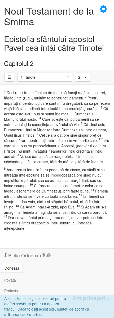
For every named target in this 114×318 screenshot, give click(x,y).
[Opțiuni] (9, 77)
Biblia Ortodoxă (24, 255)
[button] (44, 77)
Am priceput (91, 298)
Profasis (11, 290)
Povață (10, 280)
